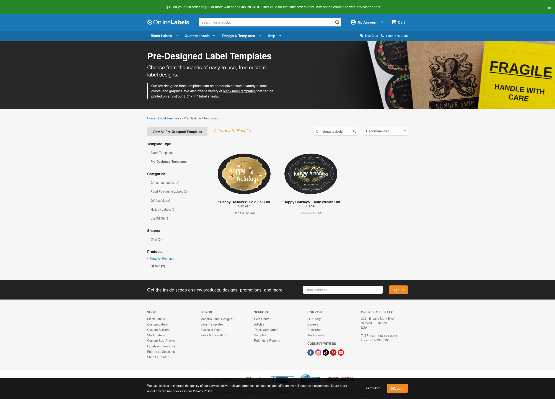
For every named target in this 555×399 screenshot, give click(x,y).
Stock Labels (156, 335)
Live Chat (371, 35)
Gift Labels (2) (160, 200)
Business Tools (211, 329)
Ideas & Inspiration (213, 335)
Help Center (262, 319)
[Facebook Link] (311, 352)
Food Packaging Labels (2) (169, 191)
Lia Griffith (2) (160, 218)
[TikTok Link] (326, 352)
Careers (312, 324)
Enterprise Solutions (161, 351)
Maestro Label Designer (217, 319)
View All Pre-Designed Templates (177, 131)
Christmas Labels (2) (165, 182)
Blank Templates (162, 152)
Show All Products (161, 258)
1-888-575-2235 (396, 35)
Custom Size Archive (161, 340)
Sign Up (399, 290)
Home (151, 118)
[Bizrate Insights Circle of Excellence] (319, 374)
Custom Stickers (158, 329)
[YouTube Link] (341, 352)
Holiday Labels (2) (163, 209)
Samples (260, 335)
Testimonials (316, 335)
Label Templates (169, 118)
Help (271, 35)
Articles (259, 324)
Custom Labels (197, 35)
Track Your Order (266, 329)
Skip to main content (16, 4)
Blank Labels (161, 35)
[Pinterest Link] (333, 352)
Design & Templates (238, 35)
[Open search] (337, 22)
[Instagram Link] (318, 352)
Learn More (372, 388)
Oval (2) (156, 239)
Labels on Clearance (161, 346)
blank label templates (239, 90)
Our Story (314, 319)
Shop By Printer (158, 357)
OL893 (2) (158, 266)
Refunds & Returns (267, 340)
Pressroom (314, 329)
